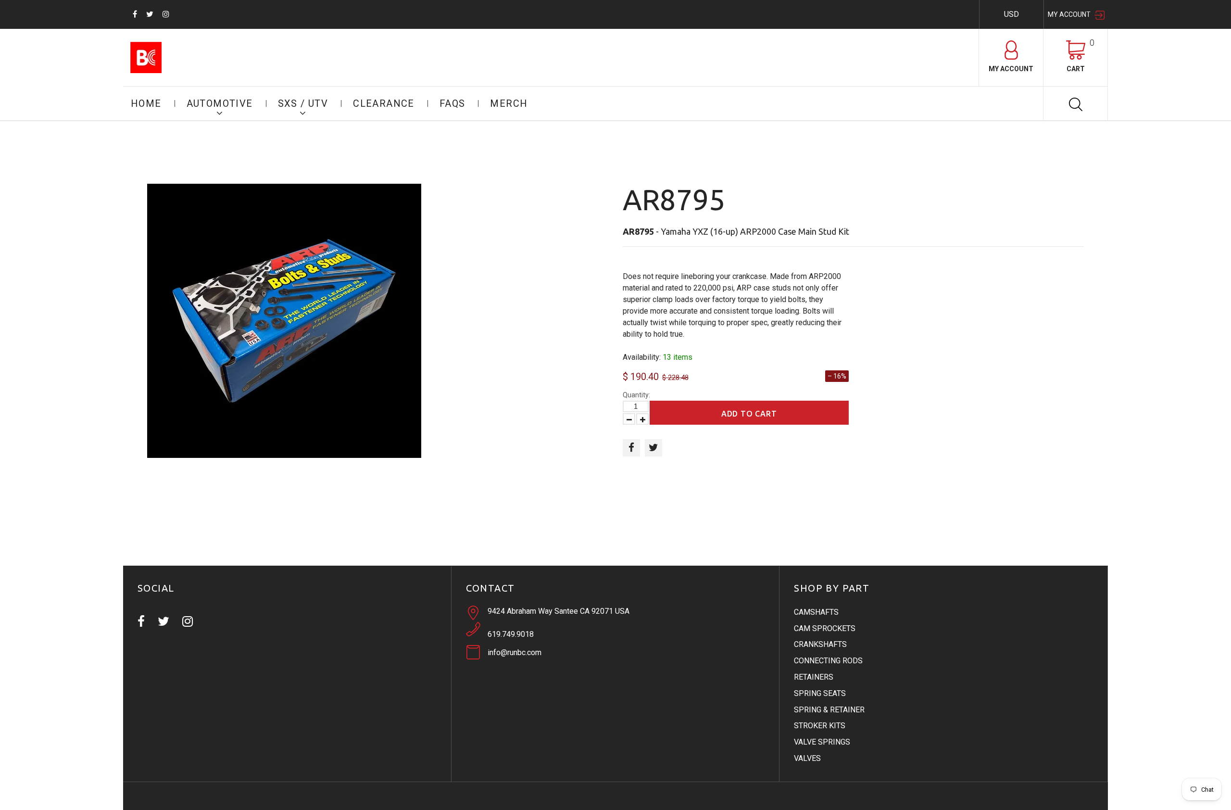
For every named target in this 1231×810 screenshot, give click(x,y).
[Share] (631, 447)
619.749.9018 (511, 634)
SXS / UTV (303, 103)
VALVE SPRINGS (822, 742)
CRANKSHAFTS (820, 644)
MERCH (509, 103)
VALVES (807, 758)
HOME (146, 103)
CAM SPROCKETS (824, 628)
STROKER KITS (819, 725)
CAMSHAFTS (816, 612)
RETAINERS (813, 677)
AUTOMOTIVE (220, 103)
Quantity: (636, 395)
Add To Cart (749, 413)
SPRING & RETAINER (829, 709)
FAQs (452, 103)
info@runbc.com (514, 652)
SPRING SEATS (820, 693)
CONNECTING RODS (828, 660)
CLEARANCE (384, 103)
